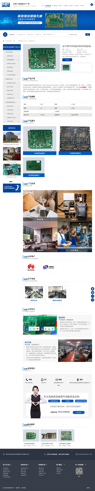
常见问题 (76, 5)
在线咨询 (78, 412)
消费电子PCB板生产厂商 (48, 34)
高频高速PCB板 (11, 83)
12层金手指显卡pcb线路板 (48, 443)
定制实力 (71, 5)
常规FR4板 (10, 94)
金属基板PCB (10, 98)
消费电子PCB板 (11, 117)
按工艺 (26, 41)
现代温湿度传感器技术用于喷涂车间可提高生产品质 (15, 140)
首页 (43, 5)
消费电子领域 (59, 469)
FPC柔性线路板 (11, 75)
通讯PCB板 (10, 106)
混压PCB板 (10, 87)
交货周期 (66, 5)
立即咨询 (67, 60)
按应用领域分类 (10, 102)
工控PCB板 (10, 110)
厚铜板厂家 (38, 34)
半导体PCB (10, 121)
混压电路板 (10, 67)
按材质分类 (9, 79)
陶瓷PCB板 (10, 90)
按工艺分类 (9, 52)
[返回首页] (92, 300)
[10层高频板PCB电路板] (66, 436)
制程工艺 (60, 5)
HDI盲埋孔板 (48, 5)
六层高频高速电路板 (29, 443)
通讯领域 (58, 468)
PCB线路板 (54, 5)
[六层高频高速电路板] (31, 436)
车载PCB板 (10, 114)
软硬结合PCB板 (11, 63)
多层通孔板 (10, 56)
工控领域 (58, 473)
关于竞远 (82, 5)
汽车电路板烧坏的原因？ (12, 172)
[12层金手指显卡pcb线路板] (49, 436)
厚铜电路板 (10, 71)
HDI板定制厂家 (30, 34)
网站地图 (24, 487)
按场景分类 (42, 464)
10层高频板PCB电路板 (65, 443)
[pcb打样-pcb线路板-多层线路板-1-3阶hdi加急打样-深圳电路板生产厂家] (6, 5)
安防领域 (58, 471)
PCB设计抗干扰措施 (12, 157)
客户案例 (59, 464)
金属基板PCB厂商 (21, 34)
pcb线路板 (83, 87)
